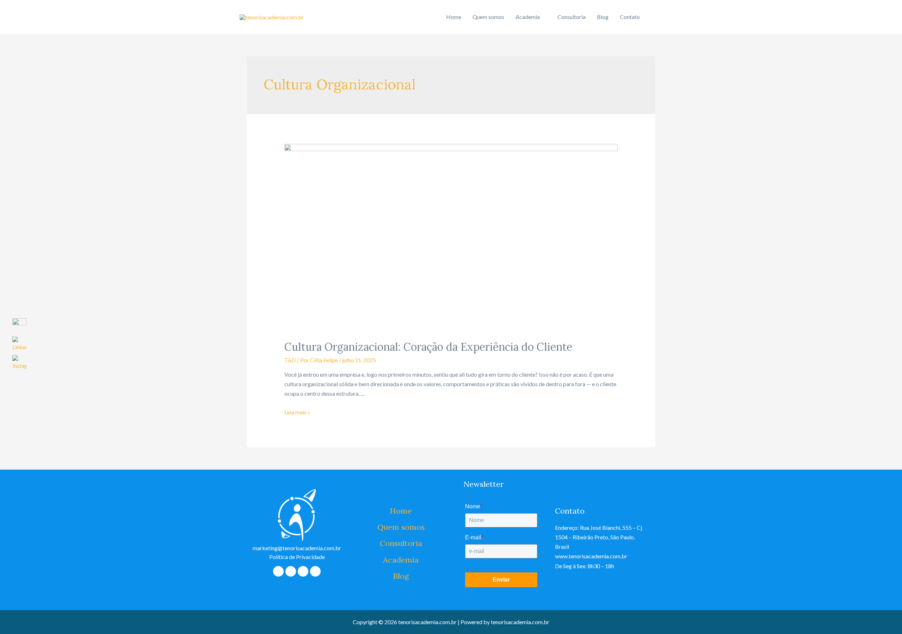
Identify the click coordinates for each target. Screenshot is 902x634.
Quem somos (488, 16)
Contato (630, 16)
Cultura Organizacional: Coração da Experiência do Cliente (428, 346)
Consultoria (571, 16)
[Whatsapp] (290, 571)
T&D (290, 360)
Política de (297, 556)
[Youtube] (278, 571)
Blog (602, 16)
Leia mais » (297, 412)
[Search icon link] (654, 17)
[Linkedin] (303, 571)
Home (453, 16)
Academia (527, 16)
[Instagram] (315, 571)
